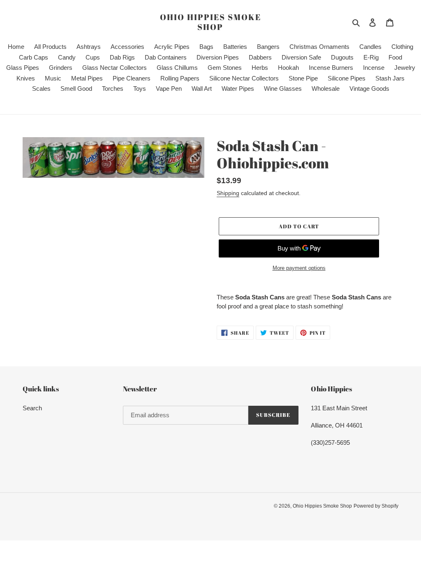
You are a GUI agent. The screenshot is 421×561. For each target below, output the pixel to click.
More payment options (299, 268)
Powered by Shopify (376, 506)
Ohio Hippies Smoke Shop (210, 22)
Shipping (228, 193)
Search (32, 408)
